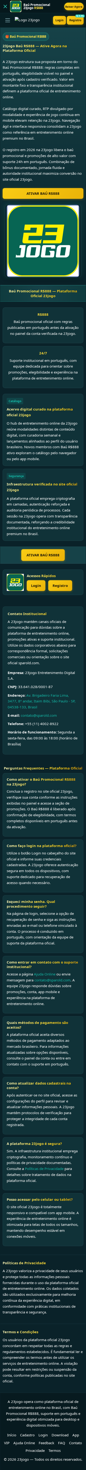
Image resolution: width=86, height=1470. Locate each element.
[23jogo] (15, 582)
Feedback (46, 1442)
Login (59, 20)
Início (11, 1435)
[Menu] (7, 20)
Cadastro (27, 1435)
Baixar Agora (73, 6)
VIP (7, 1442)
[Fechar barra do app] (5, 6)
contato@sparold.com (39, 715)
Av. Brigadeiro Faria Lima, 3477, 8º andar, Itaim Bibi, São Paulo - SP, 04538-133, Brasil (41, 701)
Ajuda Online (44, 974)
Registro (76, 19)
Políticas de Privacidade (44, 1168)
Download (60, 1435)
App (75, 1435)
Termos (54, 1450)
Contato (75, 1442)
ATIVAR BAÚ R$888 (43, 193)
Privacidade (35, 1450)
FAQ (61, 1442)
